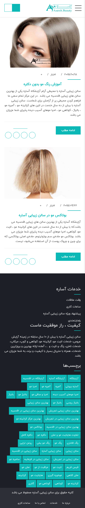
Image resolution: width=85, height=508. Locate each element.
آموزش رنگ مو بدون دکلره (43, 84)
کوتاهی (59, 483)
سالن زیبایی (72, 451)
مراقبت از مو (41, 467)
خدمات (53, 503)
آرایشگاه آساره (57, 378)
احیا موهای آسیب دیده (65, 394)
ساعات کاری (73, 307)
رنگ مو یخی (43, 443)
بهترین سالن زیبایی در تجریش (61, 418)
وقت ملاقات (73, 300)
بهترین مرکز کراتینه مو (28, 418)
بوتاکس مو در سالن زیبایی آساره (42, 215)
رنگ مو (58, 443)
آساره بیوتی (72, 386)
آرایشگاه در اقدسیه (33, 378)
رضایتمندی (74, 321)
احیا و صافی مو (40, 394)
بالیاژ (11, 394)
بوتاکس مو (36, 427)
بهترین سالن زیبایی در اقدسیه (27, 410)
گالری (31, 483)
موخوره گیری (55, 475)
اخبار (53, 74)
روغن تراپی (26, 443)
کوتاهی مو (44, 483)
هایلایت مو (37, 475)
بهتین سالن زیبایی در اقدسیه (62, 427)
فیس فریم (72, 467)
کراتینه (22, 475)
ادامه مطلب (68, 130)
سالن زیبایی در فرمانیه (36, 459)
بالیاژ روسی (72, 402)
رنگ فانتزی (72, 443)
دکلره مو (41, 435)
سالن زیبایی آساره (51, 451)
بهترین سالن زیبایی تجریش (63, 410)
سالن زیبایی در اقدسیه (24, 451)
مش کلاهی (72, 475)
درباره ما (66, 503)
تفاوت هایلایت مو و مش (64, 435)
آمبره (58, 386)
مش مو (26, 467)
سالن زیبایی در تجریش (65, 459)
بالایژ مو (22, 394)
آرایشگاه (74, 378)
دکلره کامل (26, 435)
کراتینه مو (73, 483)
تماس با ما (40, 503)
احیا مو (33, 386)
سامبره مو (14, 459)
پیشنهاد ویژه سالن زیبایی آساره (62, 314)
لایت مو (57, 467)
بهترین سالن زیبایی (37, 402)
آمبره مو (46, 386)
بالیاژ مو (57, 402)
